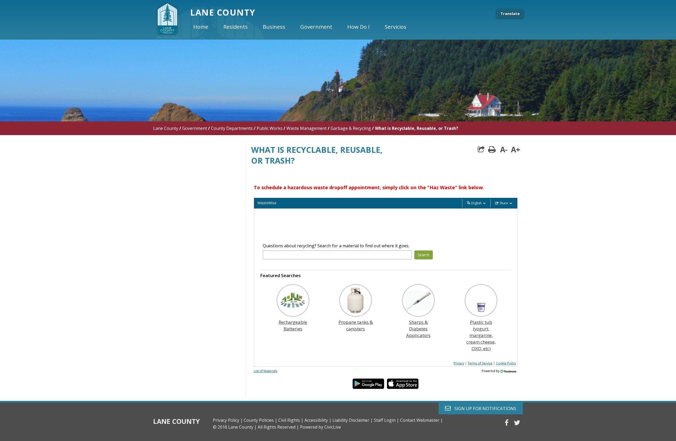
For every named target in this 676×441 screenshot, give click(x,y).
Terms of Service (480, 363)
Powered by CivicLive (320, 427)
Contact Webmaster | (421, 420)
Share (504, 203)
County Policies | (260, 420)
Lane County (165, 128)
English (476, 203)
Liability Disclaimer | (352, 420)
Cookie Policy (506, 363)
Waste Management (307, 128)
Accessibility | (317, 420)
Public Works (270, 128)
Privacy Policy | (228, 420)
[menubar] (304, 27)
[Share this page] (481, 149)
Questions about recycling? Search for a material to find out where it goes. (336, 246)
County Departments (232, 128)
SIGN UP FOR (483, 408)
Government (194, 128)
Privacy (459, 363)
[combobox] (337, 254)
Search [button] (423, 254)
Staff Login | (386, 420)
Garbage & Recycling (351, 128)
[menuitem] (205, 27)
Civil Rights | (290, 420)
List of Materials (265, 371)
